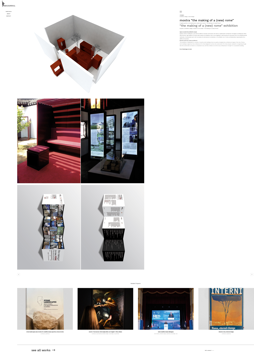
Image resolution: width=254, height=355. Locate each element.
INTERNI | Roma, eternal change (226, 331)
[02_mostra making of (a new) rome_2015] (80, 184)
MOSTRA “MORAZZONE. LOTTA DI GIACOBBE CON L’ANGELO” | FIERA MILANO (105, 331)
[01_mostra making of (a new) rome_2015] (80, 97)
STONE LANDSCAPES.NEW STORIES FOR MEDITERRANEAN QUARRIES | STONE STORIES (45, 331)
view (45, 308)
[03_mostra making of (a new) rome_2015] (80, 270)
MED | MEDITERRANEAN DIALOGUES (166, 331)
